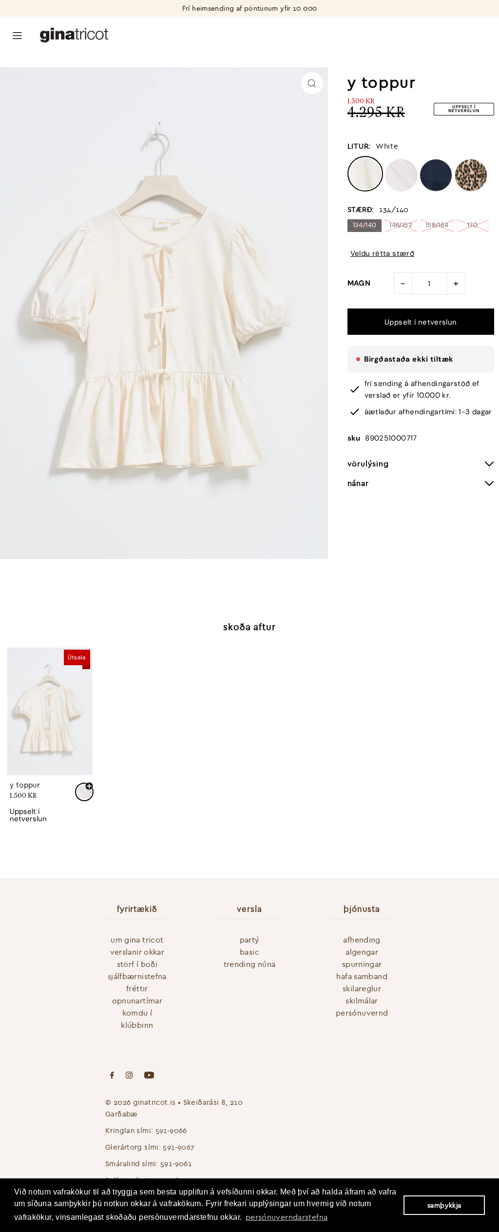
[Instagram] (129, 1076)
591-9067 (178, 1147)
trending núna (250, 964)
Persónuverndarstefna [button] (287, 1217)
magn (359, 283)
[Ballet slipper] (401, 188)
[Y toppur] (50, 711)
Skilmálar (361, 1000)
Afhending (361, 939)
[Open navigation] (17, 34)
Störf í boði (137, 964)
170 (472, 225)
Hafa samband (361, 976)
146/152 (400, 225)
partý (250, 939)
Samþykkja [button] (444, 1205)
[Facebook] (112, 1076)
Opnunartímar (137, 1000)
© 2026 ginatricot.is (140, 1102)
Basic (249, 952)
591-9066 (171, 1130)
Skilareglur (362, 988)
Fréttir (137, 988)
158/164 (437, 225)
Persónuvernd (362, 1013)
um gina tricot (137, 939)
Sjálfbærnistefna (137, 976)
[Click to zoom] (312, 83)
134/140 (365, 225)
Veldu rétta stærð (382, 254)
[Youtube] (149, 1076)
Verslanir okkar (137, 952)
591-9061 (176, 1163)
